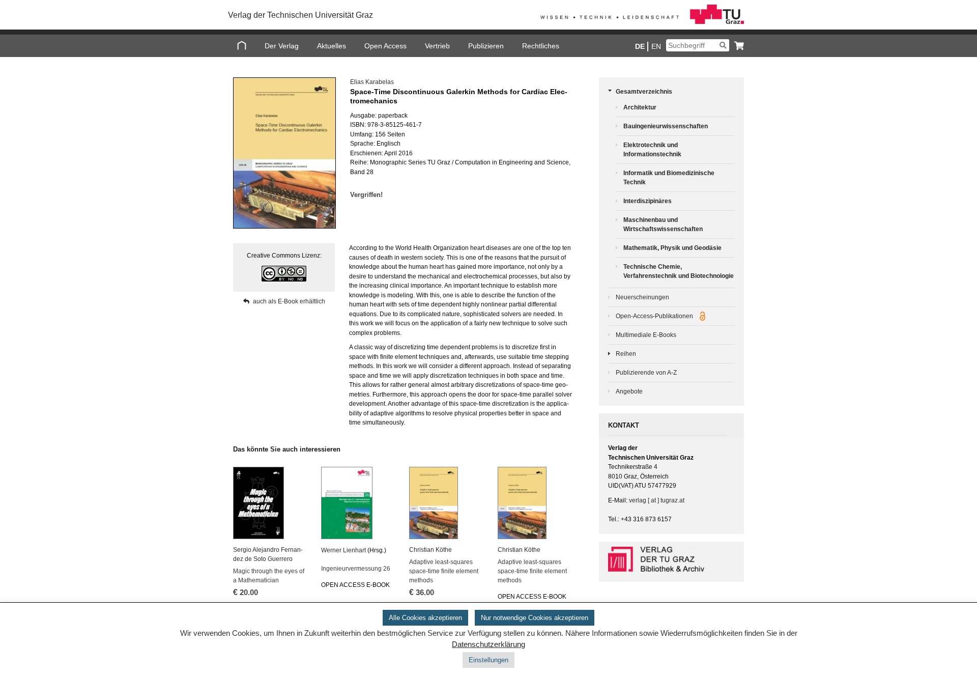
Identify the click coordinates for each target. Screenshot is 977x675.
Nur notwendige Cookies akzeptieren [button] (534, 618)
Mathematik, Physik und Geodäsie (672, 247)
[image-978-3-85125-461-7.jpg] (284, 153)
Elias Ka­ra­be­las (372, 82)
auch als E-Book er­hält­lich (289, 301)
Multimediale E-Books (646, 335)
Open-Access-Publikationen (655, 316)
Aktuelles (331, 46)
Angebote (629, 391)
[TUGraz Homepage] (642, 21)
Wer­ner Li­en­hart (343, 550)
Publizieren (486, 46)
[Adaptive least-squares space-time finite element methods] (446, 503)
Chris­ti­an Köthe (430, 549)
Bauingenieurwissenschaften (665, 126)
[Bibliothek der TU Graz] (671, 559)
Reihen (626, 353)
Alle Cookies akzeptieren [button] (425, 618)
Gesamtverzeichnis (644, 91)
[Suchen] (722, 45)
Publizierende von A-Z (646, 372)
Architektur (639, 107)
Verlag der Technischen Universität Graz (300, 15)
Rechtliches (540, 46)
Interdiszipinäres (647, 201)
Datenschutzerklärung (488, 644)
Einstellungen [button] (488, 660)
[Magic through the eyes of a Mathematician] (270, 503)
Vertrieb (437, 46)
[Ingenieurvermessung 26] (358, 503)
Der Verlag (282, 46)
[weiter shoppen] (736, 45)
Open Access (385, 46)
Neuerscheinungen (642, 297)
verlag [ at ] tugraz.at (656, 500)
